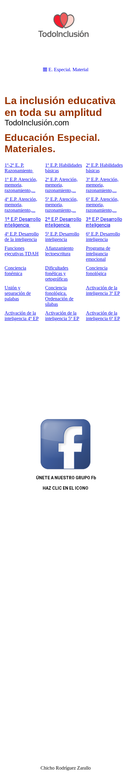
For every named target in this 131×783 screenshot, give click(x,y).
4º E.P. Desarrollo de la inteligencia (22, 236)
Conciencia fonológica (97, 270)
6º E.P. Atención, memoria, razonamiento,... (102, 205)
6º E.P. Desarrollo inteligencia (103, 236)
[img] (65, 30)
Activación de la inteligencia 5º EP (62, 315)
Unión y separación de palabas (18, 293)
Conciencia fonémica (15, 270)
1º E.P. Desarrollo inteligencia (23, 222)
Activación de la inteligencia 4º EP (22, 315)
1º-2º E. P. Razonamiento (19, 168)
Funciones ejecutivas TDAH (22, 251)
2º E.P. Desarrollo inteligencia (63, 222)
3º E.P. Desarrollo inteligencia (104, 222)
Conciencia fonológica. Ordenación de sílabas (59, 296)
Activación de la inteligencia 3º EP (103, 290)
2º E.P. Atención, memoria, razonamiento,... (61, 185)
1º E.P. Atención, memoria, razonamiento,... (21, 185)
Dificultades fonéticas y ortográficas (56, 273)
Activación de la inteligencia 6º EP (103, 315)
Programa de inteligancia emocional (98, 254)
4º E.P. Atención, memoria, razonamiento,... (21, 205)
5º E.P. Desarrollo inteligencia (62, 236)
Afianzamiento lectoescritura (59, 251)
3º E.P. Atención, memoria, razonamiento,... (102, 185)
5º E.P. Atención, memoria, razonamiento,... (61, 205)
